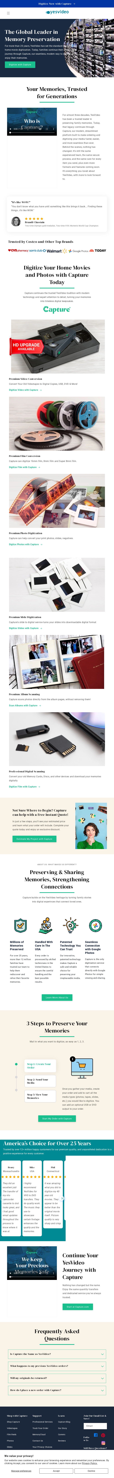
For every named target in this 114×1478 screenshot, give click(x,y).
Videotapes (12, 1428)
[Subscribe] (104, 1426)
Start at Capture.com (78, 1307)
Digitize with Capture (20, 64)
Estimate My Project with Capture (34, 839)
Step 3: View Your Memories (37, 1096)
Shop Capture (13, 1422)
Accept (56, 1471)
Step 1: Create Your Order (39, 1065)
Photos (10, 1441)
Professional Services (43, 1422)
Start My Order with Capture (57, 1118)
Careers (61, 1434)
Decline (91, 1471)
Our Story (62, 1428)
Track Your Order (40, 1428)
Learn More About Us (57, 997)
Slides (10, 1447)
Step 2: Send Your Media (37, 1081)
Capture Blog (64, 1422)
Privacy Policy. (89, 1463)
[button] (8, 13)
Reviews (62, 1441)
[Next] (61, 1198)
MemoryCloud (39, 1434)
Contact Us (38, 1441)
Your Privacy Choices (42, 1447)
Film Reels (11, 1434)
